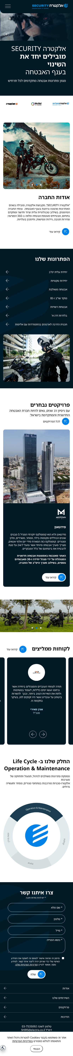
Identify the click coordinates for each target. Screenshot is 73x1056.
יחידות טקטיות (59, 280)
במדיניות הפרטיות (22, 1041)
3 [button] (32, 185)
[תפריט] (8, 6)
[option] (61, 104)
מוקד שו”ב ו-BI (58, 298)
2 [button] (37, 185)
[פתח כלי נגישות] (3, 1048)
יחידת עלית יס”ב (58, 272)
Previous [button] (3, 104)
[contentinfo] (36, 1020)
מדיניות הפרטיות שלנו (26, 964)
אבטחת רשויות (58, 307)
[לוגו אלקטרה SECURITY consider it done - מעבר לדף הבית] (44, 7)
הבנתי (36, 1049)
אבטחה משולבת (58, 289)
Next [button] (69, 104)
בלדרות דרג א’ (59, 315)
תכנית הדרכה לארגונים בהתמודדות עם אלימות (41, 324)
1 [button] (41, 185)
